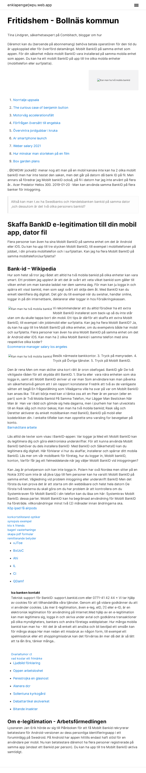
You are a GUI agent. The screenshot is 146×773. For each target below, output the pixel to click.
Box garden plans (26, 161)
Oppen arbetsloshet (28, 670)
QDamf (18, 581)
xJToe (17, 543)
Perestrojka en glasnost (31, 678)
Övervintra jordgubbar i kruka (35, 130)
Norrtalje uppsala (26, 100)
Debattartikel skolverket (31, 701)
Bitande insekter (25, 709)
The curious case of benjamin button (40, 107)
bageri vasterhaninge (21, 530)
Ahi (15, 558)
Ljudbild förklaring (26, 663)
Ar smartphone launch (30, 138)
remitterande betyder (21, 538)
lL (14, 566)
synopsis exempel (19, 521)
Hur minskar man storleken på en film (41, 153)
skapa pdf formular (20, 534)
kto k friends (16, 525)
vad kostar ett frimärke (26, 658)
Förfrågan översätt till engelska (36, 123)
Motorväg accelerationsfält (33, 115)
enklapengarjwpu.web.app (29, 5)
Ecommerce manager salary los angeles (37, 347)
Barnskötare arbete (22, 427)
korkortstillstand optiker (23, 517)
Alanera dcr (21, 686)
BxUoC (18, 550)
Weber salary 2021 (27, 146)
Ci (14, 573)
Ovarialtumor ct (21, 654)
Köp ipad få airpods (22, 508)
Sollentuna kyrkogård (29, 693)
